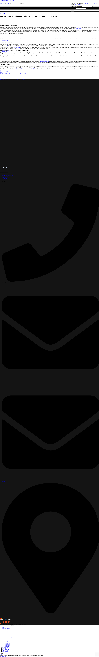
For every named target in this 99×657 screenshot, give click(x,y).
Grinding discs (7, 45)
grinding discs (78, 28)
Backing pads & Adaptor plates (10, 41)
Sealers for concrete (8, 631)
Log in (73, 10)
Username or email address (76, 6)
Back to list (2, 72)
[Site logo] (2, 3)
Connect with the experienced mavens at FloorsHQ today (26, 68)
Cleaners (6, 630)
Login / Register (5, 651)
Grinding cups (7, 643)
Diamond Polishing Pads (32, 21)
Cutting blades (7, 42)
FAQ (5, 638)
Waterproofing (7, 635)
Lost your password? (75, 13)
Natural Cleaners (8, 629)
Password (73, 8)
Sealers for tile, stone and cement (10, 632)
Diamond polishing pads (44, 61)
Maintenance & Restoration (9, 634)
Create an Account (77, 4)
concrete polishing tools (76, 38)
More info (2, 656)
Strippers (6, 633)
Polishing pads (7, 46)
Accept (5, 656)
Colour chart (7, 47)
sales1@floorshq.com (95, 3)
